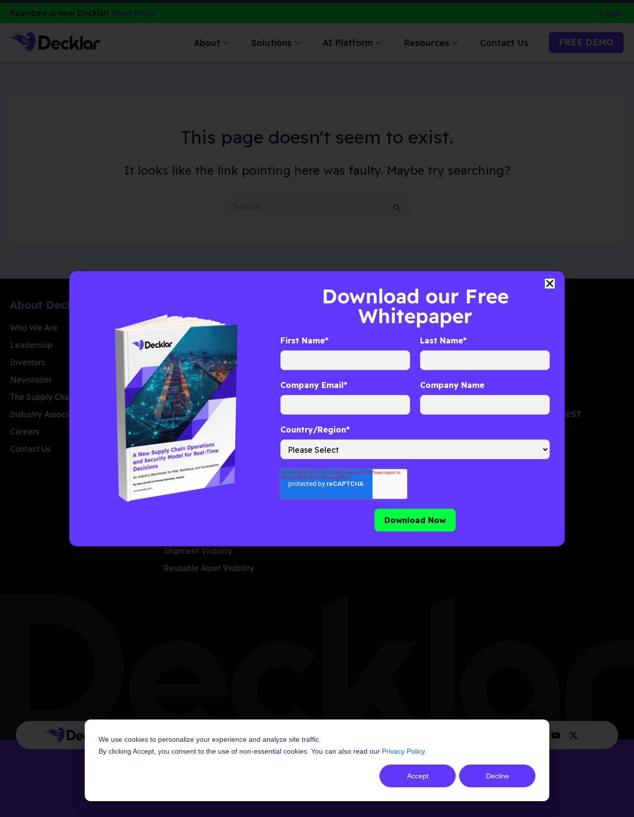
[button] (550, 283)
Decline (497, 776)
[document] (317, 408)
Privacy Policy (403, 751)
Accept (417, 776)
